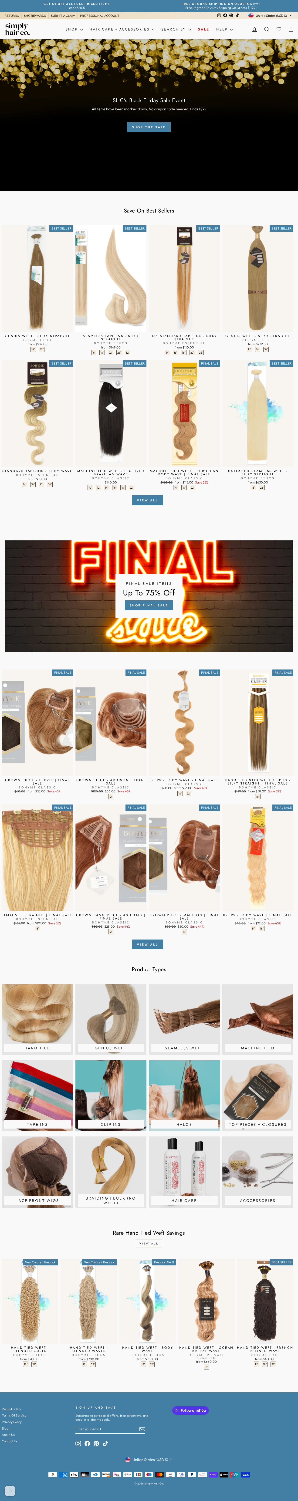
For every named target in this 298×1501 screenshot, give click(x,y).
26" (119, 352)
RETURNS (12, 16)
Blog (5, 1428)
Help (222, 29)
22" (42, 349)
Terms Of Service (14, 1415)
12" (98, 487)
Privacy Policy (12, 1422)
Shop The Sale (149, 127)
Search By (174, 29)
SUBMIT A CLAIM (63, 16)
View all (147, 500)
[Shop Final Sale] (149, 596)
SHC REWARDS (35, 16)
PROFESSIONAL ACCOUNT (99, 16)
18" (33, 349)
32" (127, 352)
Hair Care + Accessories (120, 29)
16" (93, 352)
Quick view (37, 327)
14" (167, 352)
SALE (203, 29)
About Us (8, 1435)
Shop (72, 29)
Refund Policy (11, 1409)
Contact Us (9, 1441)
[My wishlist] (279, 29)
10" (90, 487)
